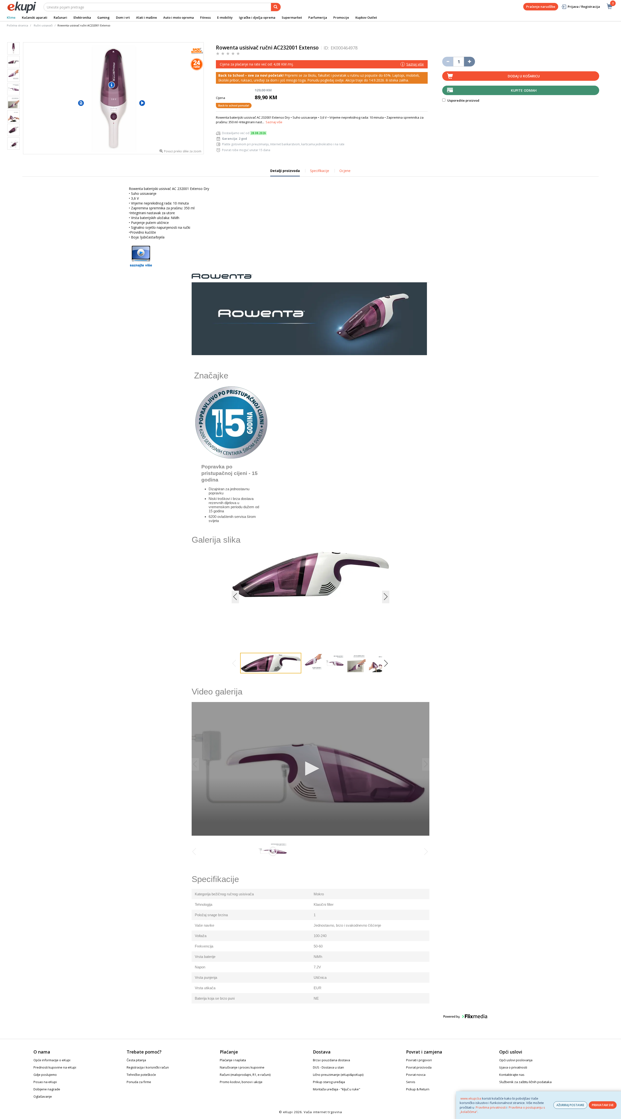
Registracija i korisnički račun (148, 1067)
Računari (60, 17)
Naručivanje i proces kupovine (242, 1067)
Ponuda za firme (139, 1082)
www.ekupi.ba (470, 1098)
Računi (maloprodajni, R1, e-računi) (245, 1074)
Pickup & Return (417, 1089)
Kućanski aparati (34, 17)
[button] (81, 103)
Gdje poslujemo (45, 1074)
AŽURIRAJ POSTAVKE (570, 1105)
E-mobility (225, 17)
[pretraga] (276, 7)
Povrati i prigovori (419, 1060)
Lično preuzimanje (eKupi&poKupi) (338, 1074)
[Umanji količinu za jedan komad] (447, 61)
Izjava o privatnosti (513, 1067)
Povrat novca (415, 1074)
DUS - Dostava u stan (328, 1067)
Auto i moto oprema (178, 17)
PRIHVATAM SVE (602, 1105)
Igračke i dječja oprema (257, 17)
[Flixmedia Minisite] (141, 256)
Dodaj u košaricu (524, 76)
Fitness (205, 17)
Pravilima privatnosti (491, 1107)
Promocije (341, 17)
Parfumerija (317, 17)
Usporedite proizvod (463, 100)
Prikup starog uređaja (329, 1082)
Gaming (103, 17)
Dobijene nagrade (46, 1089)
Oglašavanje (42, 1096)
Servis (410, 1082)
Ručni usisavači (43, 25)
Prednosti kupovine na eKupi (54, 1067)
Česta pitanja (136, 1060)
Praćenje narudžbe (540, 6)
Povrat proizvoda (419, 1067)
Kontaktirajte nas (511, 1074)
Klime (11, 17)
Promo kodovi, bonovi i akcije (241, 1082)
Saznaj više (274, 122)
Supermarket (292, 17)
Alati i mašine (146, 17)
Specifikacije (319, 170)
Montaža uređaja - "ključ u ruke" (336, 1089)
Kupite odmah (524, 90)
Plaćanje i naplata (233, 1060)
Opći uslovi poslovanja (515, 1060)
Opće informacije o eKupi (51, 1060)
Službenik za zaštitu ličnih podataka (525, 1082)
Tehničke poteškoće (141, 1074)
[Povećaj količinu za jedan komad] (469, 61)
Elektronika (82, 17)
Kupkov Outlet (366, 17)
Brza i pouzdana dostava (331, 1060)
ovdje (339, 80)
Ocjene (345, 170)
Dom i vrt (123, 17)
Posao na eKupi (45, 1082)
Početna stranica (17, 25)
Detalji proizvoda (285, 172)
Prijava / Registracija (584, 6)
